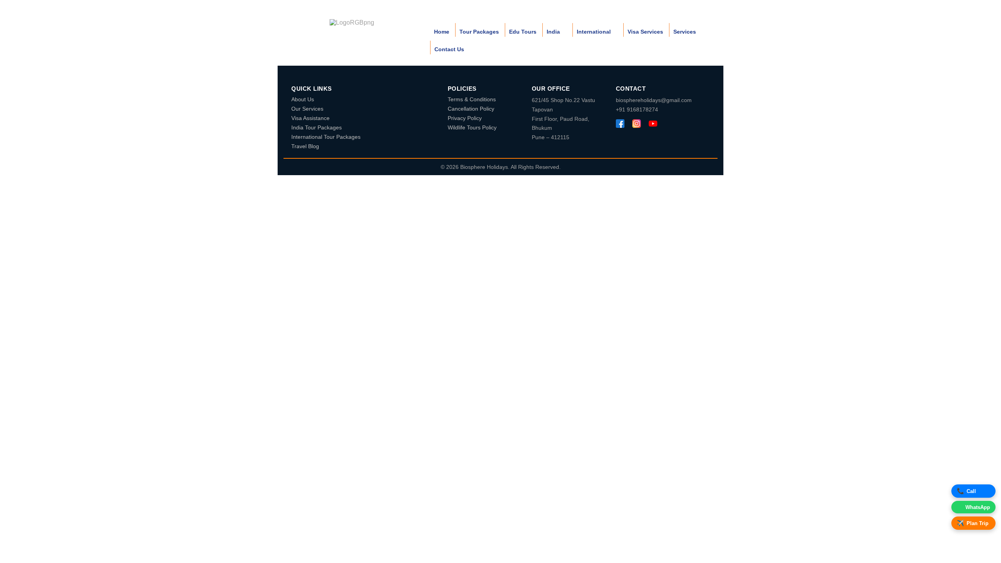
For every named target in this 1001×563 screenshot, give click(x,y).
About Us (302, 99)
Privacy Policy (465, 118)
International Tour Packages (326, 137)
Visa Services (645, 32)
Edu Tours (522, 32)
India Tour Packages (316, 127)
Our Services (307, 109)
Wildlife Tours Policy (472, 127)
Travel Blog (305, 146)
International (594, 32)
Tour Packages (479, 32)
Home (441, 32)
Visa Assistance (310, 118)
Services (684, 32)
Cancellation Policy (471, 109)
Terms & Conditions (472, 99)
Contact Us (449, 49)
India (553, 32)
